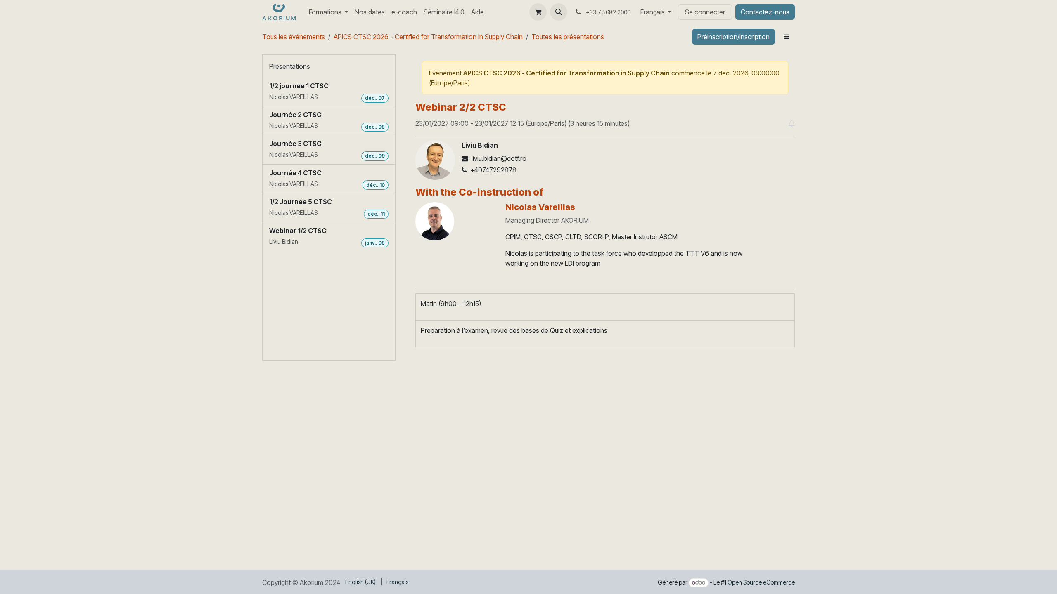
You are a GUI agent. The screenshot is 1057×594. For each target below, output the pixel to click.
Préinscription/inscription (733, 37)
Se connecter (705, 12)
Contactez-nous (765, 12)
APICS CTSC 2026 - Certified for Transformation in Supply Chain (428, 37)
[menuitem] (328, 12)
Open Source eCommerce (761, 582)
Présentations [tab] (289, 66)
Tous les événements (293, 37)
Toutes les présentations (567, 37)
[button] (558, 12)
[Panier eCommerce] (538, 12)
